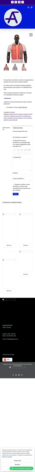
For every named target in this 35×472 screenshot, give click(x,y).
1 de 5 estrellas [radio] (14, 151)
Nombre (15, 173)
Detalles (10, 245)
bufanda (12, 112)
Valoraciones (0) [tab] (6, 128)
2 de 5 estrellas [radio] (18, 151)
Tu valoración (17, 157)
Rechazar (17, 464)
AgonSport (9, 80)
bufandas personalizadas (15, 118)
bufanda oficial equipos (16, 114)
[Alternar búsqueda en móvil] (28, 7)
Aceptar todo (17, 460)
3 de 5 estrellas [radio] (22, 151)
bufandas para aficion (16, 116)
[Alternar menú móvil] (32, 7)
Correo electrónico (18, 178)
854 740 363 (23, 107)
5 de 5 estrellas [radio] (29, 151)
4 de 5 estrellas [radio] (25, 151)
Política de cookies (7, 456)
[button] (31, 34)
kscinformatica (18, 365)
